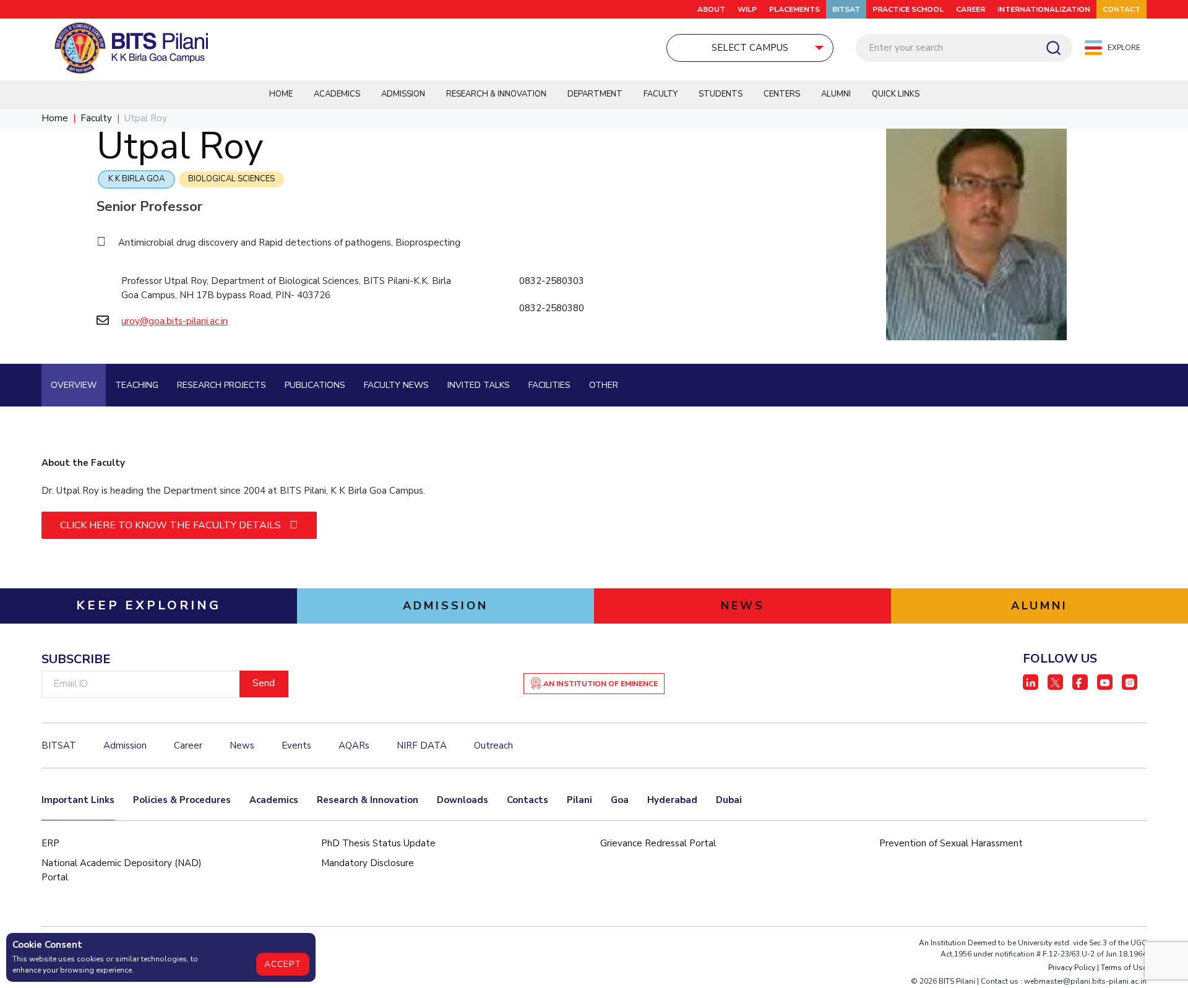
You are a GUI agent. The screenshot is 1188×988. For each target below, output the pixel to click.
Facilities (549, 385)
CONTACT (1121, 9)
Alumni (836, 94)
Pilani (579, 800)
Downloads (462, 800)
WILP (747, 9)
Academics (337, 94)
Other (603, 385)
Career (970, 9)
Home (281, 94)
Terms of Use (1124, 968)
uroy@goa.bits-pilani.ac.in (174, 321)
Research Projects (221, 385)
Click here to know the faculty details (171, 525)
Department (594, 94)
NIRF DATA (422, 745)
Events (296, 745)
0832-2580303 (551, 281)
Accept (282, 964)
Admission (403, 94)
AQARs (353, 745)
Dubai (729, 800)
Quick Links (895, 94)
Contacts (527, 800)
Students (720, 94)
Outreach (493, 745)
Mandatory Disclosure (367, 863)
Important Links (77, 800)
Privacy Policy (1071, 968)
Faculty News (396, 385)
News (242, 745)
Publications (315, 385)
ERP (50, 843)
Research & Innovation (496, 94)
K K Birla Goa (136, 178)
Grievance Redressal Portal (658, 843)
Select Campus (750, 47)
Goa (620, 800)
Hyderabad (672, 800)
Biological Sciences (231, 178)
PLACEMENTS (794, 9)
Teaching (136, 385)
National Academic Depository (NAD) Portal (121, 870)
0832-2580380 (551, 308)
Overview (74, 385)
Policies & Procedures (182, 800)
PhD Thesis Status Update (378, 843)
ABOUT (711, 9)
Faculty (661, 94)
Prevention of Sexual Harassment (951, 843)
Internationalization (1043, 9)
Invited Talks (478, 385)
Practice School (908, 9)
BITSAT (846, 9)
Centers (782, 94)
